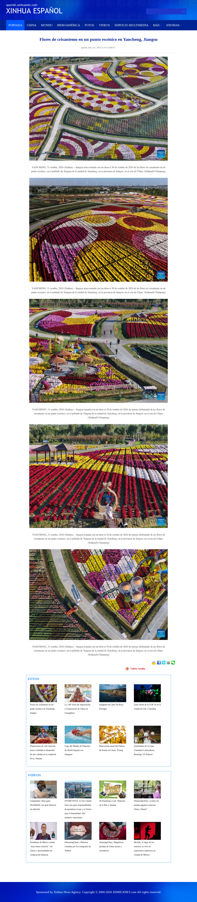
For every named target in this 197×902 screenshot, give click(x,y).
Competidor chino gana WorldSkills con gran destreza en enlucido (43, 805)
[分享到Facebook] (159, 662)
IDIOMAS (173, 25)
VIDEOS (104, 25)
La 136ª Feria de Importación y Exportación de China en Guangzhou (77, 709)
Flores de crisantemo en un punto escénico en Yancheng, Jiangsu (42, 709)
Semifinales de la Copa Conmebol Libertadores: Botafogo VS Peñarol (144, 750)
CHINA (31, 25)
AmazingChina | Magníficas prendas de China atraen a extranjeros (111, 846)
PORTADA (15, 25)
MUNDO (46, 25)
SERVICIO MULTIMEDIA (131, 25)
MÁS (156, 25)
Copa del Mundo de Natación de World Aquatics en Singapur (77, 750)
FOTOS (89, 25)
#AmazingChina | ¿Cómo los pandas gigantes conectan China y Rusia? (146, 805)
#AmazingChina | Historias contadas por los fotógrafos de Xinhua (78, 846)
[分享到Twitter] (164, 662)
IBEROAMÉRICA (68, 25)
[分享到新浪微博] (169, 662)
